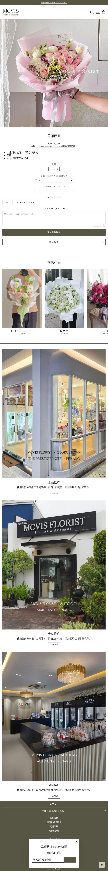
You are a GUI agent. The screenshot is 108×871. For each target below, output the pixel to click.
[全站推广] (54, 413)
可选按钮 (54, 493)
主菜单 (53, 804)
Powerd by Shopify (54, 869)
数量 (54, 164)
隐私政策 (54, 818)
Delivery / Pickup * (54, 176)
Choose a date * (54, 186)
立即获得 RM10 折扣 (53, 811)
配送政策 (54, 826)
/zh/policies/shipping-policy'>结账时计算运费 (56, 146)
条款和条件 (54, 830)
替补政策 (54, 242)
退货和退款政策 (54, 822)
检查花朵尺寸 (21, 158)
